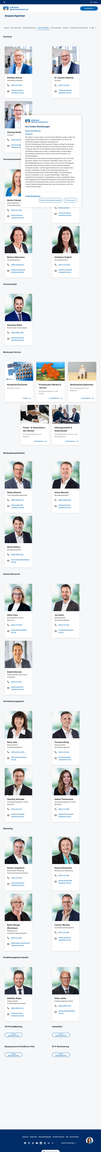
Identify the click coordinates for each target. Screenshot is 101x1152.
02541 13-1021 (16, 210)
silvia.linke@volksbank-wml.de (19, 631)
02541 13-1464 (63, 932)
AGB (67, 1137)
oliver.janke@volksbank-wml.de (66, 1012)
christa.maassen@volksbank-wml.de (64, 214)
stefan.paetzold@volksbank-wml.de (17, 506)
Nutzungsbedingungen (45, 1137)
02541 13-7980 (63, 809)
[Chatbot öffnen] (89, 1140)
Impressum (25, 1137)
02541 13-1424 (63, 752)
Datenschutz (33, 1137)
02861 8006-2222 (64, 500)
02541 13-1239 (16, 625)
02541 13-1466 (63, 875)
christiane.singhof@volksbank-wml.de (65, 271)
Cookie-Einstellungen (32, 196)
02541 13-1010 (63, 85)
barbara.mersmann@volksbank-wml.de (18, 271)
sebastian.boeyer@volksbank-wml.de (17, 339)
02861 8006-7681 (17, 332)
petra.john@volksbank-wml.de (19, 758)
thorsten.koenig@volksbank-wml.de (64, 758)
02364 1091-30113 (18, 140)
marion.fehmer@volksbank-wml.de (17, 216)
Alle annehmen (70, 200)
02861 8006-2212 (17, 500)
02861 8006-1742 (64, 1006)
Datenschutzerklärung (33, 131)
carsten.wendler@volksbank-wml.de (64, 939)
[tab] (6, 28)
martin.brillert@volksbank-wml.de (20, 561)
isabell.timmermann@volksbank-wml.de (65, 815)
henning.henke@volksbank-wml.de (17, 146)
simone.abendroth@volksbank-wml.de (65, 882)
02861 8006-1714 (17, 1008)
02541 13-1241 (63, 625)
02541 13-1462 (16, 938)
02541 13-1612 (16, 682)
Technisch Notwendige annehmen (50, 200)
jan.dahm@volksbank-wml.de (66, 631)
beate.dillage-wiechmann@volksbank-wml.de (20, 944)
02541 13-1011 (63, 208)
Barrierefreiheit (74, 1137)
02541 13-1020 (16, 85)
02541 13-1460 (16, 878)
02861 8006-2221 (17, 554)
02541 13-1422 (16, 809)
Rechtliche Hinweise (58, 1137)
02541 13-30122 (64, 265)
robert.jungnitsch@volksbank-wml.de (17, 884)
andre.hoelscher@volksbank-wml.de (17, 688)
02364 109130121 (17, 265)
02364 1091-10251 (18, 752)
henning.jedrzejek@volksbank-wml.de (17, 815)
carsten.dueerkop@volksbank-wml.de (65, 91)
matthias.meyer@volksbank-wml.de (17, 1014)
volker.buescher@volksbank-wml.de (64, 506)
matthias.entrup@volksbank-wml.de (17, 91)
